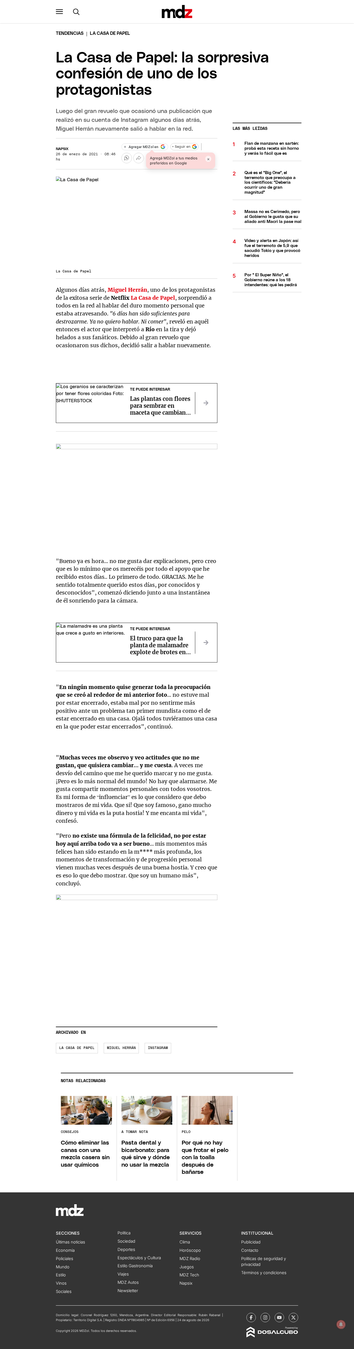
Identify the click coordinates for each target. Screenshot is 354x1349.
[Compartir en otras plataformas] (138, 158)
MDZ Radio (189, 1258)
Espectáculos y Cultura (139, 1257)
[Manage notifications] (341, 1324)
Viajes (123, 1274)
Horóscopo (190, 1250)
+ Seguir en (181, 147)
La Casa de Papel (77, 1048)
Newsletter (128, 1290)
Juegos (186, 1266)
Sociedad (126, 1241)
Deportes (126, 1249)
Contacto (249, 1250)
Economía (65, 1250)
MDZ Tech (189, 1274)
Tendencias (70, 33)
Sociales (64, 1291)
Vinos (61, 1283)
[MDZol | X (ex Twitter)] (293, 1317)
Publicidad (251, 1242)
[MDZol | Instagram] (265, 1317)
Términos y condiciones (264, 1272)
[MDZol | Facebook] (251, 1317)
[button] (59, 11)
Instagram (158, 1048)
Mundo (62, 1266)
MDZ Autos (128, 1282)
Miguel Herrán (121, 1048)
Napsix (62, 149)
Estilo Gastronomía (135, 1265)
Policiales (64, 1258)
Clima (184, 1242)
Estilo (61, 1274)
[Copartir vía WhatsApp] (126, 158)
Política (124, 1232)
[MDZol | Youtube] (279, 1317)
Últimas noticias (70, 1242)
